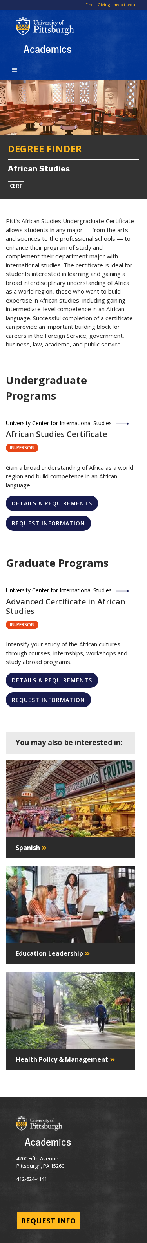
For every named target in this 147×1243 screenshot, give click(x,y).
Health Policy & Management (62, 1059)
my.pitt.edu (124, 4)
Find (89, 4)
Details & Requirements (52, 503)
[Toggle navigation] (15, 69)
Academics (48, 48)
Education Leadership (49, 953)
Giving (104, 4)
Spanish (28, 847)
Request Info (48, 1220)
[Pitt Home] (81, 26)
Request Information (48, 523)
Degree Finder (45, 148)
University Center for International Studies (59, 423)
